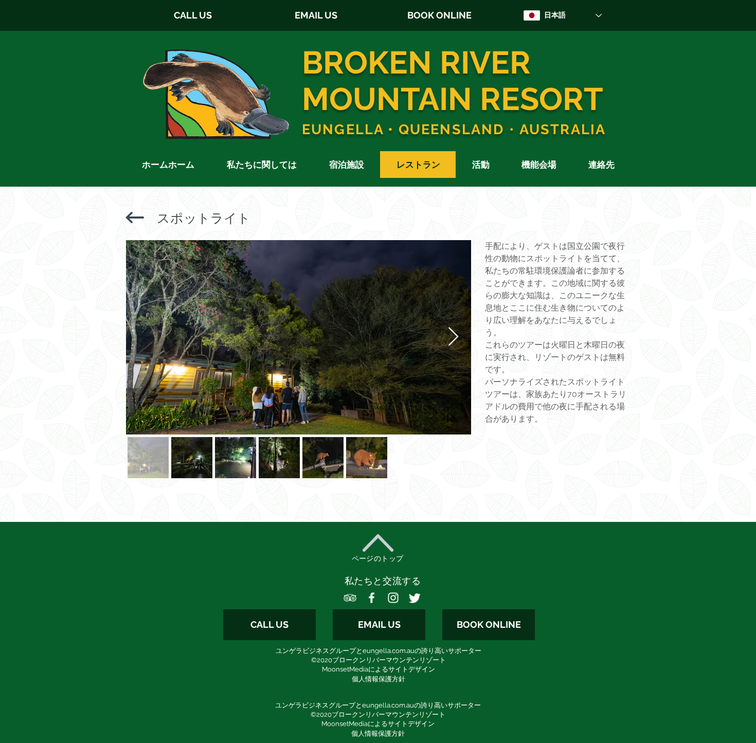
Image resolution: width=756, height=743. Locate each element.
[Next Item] (453, 337)
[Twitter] (415, 598)
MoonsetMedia (345, 669)
